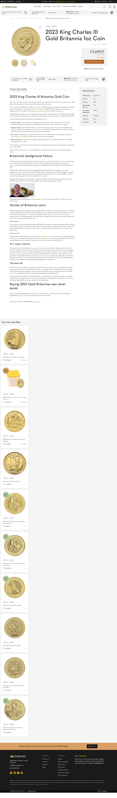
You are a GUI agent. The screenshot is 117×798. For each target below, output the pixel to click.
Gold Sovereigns (36, 199)
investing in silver (45, 238)
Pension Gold (61, 764)
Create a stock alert (14, 349)
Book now (91, 746)
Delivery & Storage (69, 6)
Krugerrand (46, 161)
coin (42, 276)
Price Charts (61, 767)
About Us (44, 764)
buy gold (64, 170)
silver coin (17, 238)
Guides (80, 6)
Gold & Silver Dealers (64, 772)
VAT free (54, 150)
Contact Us (45, 761)
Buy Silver (47, 6)
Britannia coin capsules (38, 111)
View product (14, 473)
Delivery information (39, 89)
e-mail (38, 301)
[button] (40, 27)
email (73, 1)
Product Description (18, 89)
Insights (60, 759)
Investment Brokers (63, 770)
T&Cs (90, 763)
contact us (37, 293)
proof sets (56, 214)
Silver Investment (62, 775)
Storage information (59, 89)
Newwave (105, 791)
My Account (45, 759)
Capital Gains (47, 255)
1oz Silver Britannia (44, 236)
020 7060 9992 (59, 1)
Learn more (34, 13)
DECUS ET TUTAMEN (21, 136)
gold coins (26, 150)
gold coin (34, 248)
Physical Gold (22, 295)
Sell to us (56, 6)
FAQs (43, 767)
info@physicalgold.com (17, 765)
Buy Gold (37, 6)
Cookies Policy (99, 763)
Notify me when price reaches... (95, 68)
